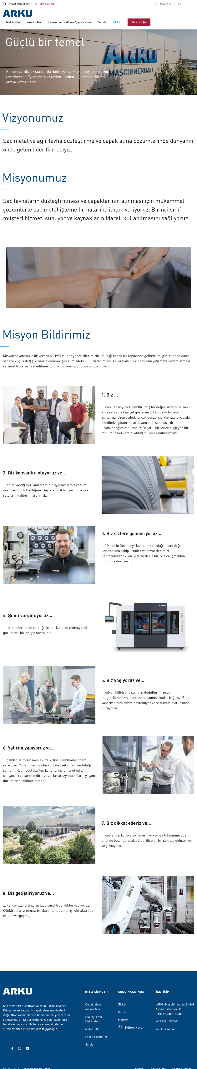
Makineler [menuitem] (13, 22)
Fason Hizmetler (96, 1036)
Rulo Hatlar (93, 1029)
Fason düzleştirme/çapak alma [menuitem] (70, 22)
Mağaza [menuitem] (165, 4)
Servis (89, 1044)
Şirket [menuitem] (117, 22)
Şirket (122, 1004)
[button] (179, 4)
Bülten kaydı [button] (134, 1027)
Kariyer (123, 1012)
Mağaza (123, 1019)
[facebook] (12, 1048)
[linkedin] (5, 1048)
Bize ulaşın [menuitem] (138, 22)
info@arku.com (166, 1029)
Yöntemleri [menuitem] (34, 22)
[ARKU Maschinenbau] (17, 14)
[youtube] (27, 1048)
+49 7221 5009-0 (167, 1021)
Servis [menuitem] (102, 22)
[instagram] (20, 1048)
